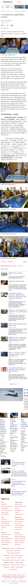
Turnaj (19, 265)
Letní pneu (22, 564)
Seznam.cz (19, 2)
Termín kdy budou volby (6, 510)
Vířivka (22, 560)
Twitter (9, 574)
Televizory (13, 567)
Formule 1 (3, 527)
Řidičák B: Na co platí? (20, 540)
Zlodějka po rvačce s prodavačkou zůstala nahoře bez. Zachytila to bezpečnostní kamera (17, 339)
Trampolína (7, 557)
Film (9, 283)
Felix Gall (17, 512)
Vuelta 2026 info (18, 504)
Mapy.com (13, 548)
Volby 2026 (3, 504)
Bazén (12, 555)
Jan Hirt (16, 508)
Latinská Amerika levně (6, 542)
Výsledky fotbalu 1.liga (6, 521)
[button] (14, 46)
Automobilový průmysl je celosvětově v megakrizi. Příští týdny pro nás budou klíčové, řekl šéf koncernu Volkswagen (17, 295)
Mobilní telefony (19, 562)
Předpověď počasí (20, 548)
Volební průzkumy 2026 (6, 506)
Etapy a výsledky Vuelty (20, 506)
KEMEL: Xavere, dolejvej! (16, 273)
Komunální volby (5, 514)
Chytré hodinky (19, 567)
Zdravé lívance (18, 523)
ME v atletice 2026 (5, 525)
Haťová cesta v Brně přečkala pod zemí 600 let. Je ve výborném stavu (18, 310)
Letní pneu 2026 (18, 534)
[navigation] (2, 2)
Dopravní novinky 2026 (20, 538)
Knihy (10, 372)
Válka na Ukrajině (12, 327)
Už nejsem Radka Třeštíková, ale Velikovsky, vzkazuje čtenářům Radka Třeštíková (17, 369)
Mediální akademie (6, 576)
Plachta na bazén (19, 555)
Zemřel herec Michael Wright (16, 281)
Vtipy (10, 274)
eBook (4, 25)
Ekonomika (11, 299)
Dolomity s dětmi (5, 544)
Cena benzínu (17, 550)
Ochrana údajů (21, 576)
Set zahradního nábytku (7, 560)
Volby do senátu (4, 512)
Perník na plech (18, 529)
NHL (2, 529)
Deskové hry (6, 567)
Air (22, 265)
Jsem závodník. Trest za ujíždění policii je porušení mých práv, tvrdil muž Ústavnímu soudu (3, 427)
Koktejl (10, 342)
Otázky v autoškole (19, 542)
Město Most (13, 265)
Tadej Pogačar (18, 510)
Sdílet (9, 25)
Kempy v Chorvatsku (6, 534)
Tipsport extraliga (5, 523)
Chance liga (4, 519)
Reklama (14, 574)
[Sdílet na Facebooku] (24, 261)
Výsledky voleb (4, 508)
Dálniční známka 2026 (20, 536)
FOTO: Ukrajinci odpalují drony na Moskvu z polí (18, 324)
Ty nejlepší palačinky (19, 519)
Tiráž (23, 574)
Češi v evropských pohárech (13, 553)
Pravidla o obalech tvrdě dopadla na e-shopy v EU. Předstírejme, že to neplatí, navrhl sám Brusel (14, 426)
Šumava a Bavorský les (6, 538)
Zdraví (10, 357)
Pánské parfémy (13, 569)
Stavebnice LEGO (6, 564)
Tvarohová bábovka (19, 525)
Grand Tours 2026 (19, 514)
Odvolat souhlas (7, 577)
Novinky (2, 20)
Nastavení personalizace (18, 577)
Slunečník (13, 557)
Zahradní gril (17, 560)
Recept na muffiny (19, 521)
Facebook (5, 574)
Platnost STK (18, 544)
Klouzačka (19, 557)
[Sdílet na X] (26, 261)
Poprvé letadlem (5, 536)
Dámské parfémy (15, 564)
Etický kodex (14, 576)
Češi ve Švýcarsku (5, 540)
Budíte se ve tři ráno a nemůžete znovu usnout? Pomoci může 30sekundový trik (17, 354)
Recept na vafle (18, 527)
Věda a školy (11, 313)
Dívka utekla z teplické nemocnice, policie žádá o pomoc (24, 423)
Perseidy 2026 (9, 550)
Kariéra (19, 574)
